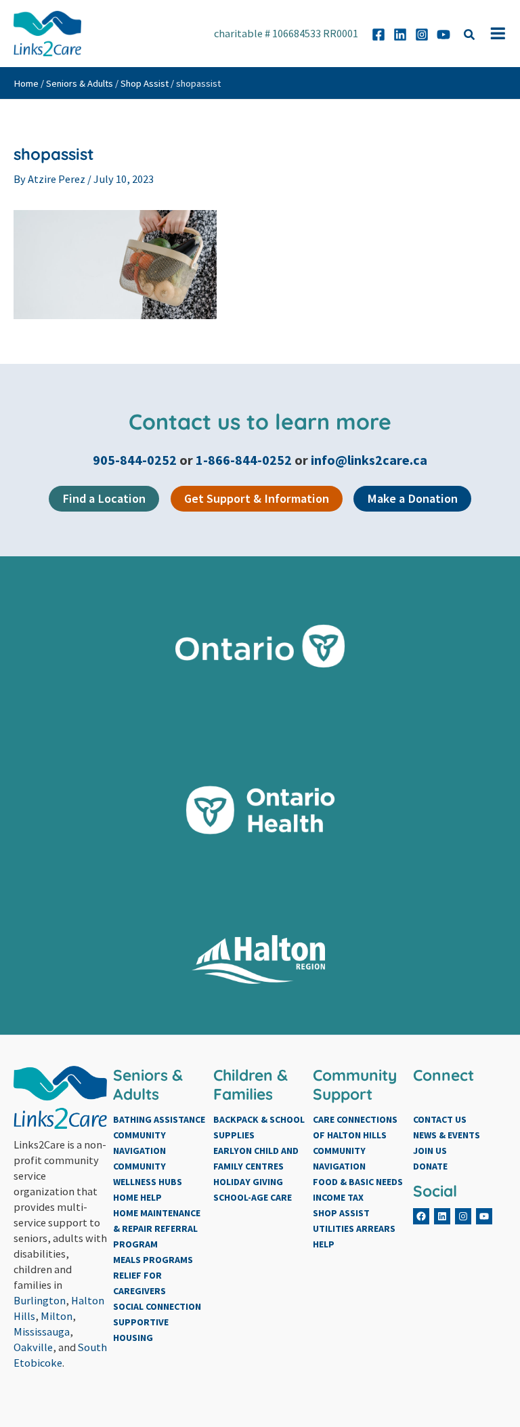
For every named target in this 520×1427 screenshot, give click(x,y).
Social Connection (157, 1306)
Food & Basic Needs (358, 1182)
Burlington (40, 1300)
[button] (470, 36)
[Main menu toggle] (498, 33)
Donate (430, 1166)
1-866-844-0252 (244, 459)
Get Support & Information (256, 498)
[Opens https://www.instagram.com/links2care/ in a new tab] (422, 34)
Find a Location (104, 498)
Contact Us (440, 1119)
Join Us (430, 1150)
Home (26, 83)
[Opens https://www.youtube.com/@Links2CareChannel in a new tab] (443, 34)
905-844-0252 (136, 459)
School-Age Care (252, 1197)
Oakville (33, 1347)
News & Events (446, 1135)
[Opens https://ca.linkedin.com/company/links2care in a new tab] (400, 34)
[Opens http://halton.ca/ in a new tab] (260, 959)
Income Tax (338, 1197)
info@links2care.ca (369, 459)
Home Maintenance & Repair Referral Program (156, 1228)
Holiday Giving (248, 1182)
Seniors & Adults (79, 83)
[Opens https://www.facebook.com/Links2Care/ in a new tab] (378, 34)
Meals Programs (153, 1260)
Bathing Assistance (159, 1119)
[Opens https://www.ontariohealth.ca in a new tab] (260, 810)
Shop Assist (145, 83)
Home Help (137, 1197)
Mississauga (42, 1331)
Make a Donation (412, 498)
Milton (56, 1316)
